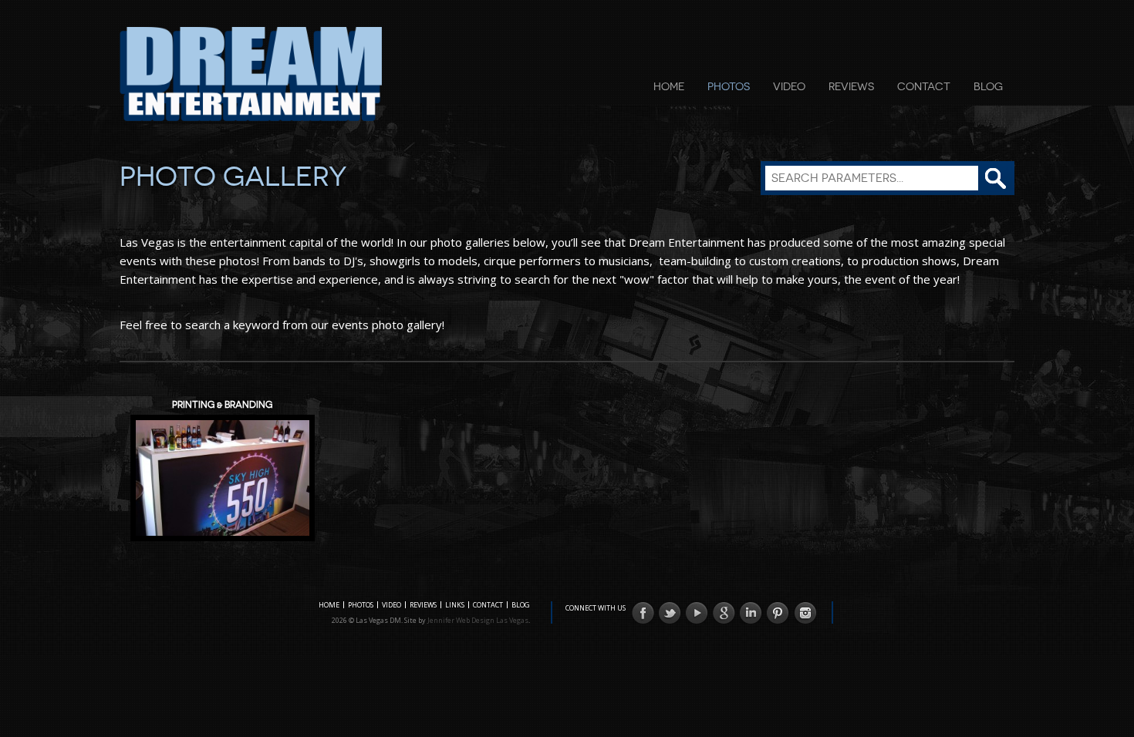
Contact (923, 86)
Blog (988, 86)
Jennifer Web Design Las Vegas (477, 620)
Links (454, 604)
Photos (728, 86)
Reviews (851, 86)
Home (668, 86)
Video (789, 86)
